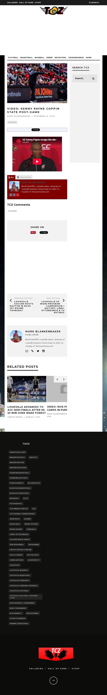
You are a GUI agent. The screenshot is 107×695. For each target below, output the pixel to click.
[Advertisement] (53, 37)
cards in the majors (19, 534)
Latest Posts (25, 177)
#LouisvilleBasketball (20, 488)
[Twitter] (10, 195)
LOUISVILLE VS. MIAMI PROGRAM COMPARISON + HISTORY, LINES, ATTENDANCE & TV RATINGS (52, 307)
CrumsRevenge (76, 57)
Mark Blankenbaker (19, 116)
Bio (12, 177)
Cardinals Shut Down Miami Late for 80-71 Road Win (64, 409)
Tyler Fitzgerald (18, 618)
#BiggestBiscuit (17, 457)
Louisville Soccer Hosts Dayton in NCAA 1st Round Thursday (21, 305)
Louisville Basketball (20, 575)
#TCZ (25, 498)
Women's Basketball (19, 623)
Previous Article (23, 298)
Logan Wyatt (34, 560)
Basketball (26, 57)
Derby (49, 57)
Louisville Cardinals (19, 580)
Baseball (39, 57)
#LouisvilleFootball (19, 493)
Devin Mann (34, 544)
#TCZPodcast (16, 503)
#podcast (14, 498)
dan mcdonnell (17, 544)
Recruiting (60, 57)
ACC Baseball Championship (22, 514)
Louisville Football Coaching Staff (24, 597)
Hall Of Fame (26, 3)
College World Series (20, 539)
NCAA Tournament (18, 608)
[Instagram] (14, 195)
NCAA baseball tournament (22, 603)
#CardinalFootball (19, 478)
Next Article (53, 298)
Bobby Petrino (31, 524)
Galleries (12, 3)
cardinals (31, 529)
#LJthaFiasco (34, 483)
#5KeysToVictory (17, 452)
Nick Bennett (16, 613)
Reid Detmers (33, 613)
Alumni (27, 519)
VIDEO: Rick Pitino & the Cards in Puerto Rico (25, 408)
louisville (14, 565)
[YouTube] (17, 195)
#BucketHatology (18, 467)
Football (13, 57)
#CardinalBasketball (19, 473)
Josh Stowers (16, 555)
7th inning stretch (19, 508)
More (88, 57)
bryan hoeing (16, 529)
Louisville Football (19, 591)
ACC (34, 508)
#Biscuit (33, 457)
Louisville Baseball (19, 570)
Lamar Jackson (16, 560)
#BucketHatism (17, 462)
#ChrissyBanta (16, 483)
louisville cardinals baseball (24, 585)
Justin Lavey (32, 555)
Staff (38, 3)
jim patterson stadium (20, 549)
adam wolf (15, 519)
